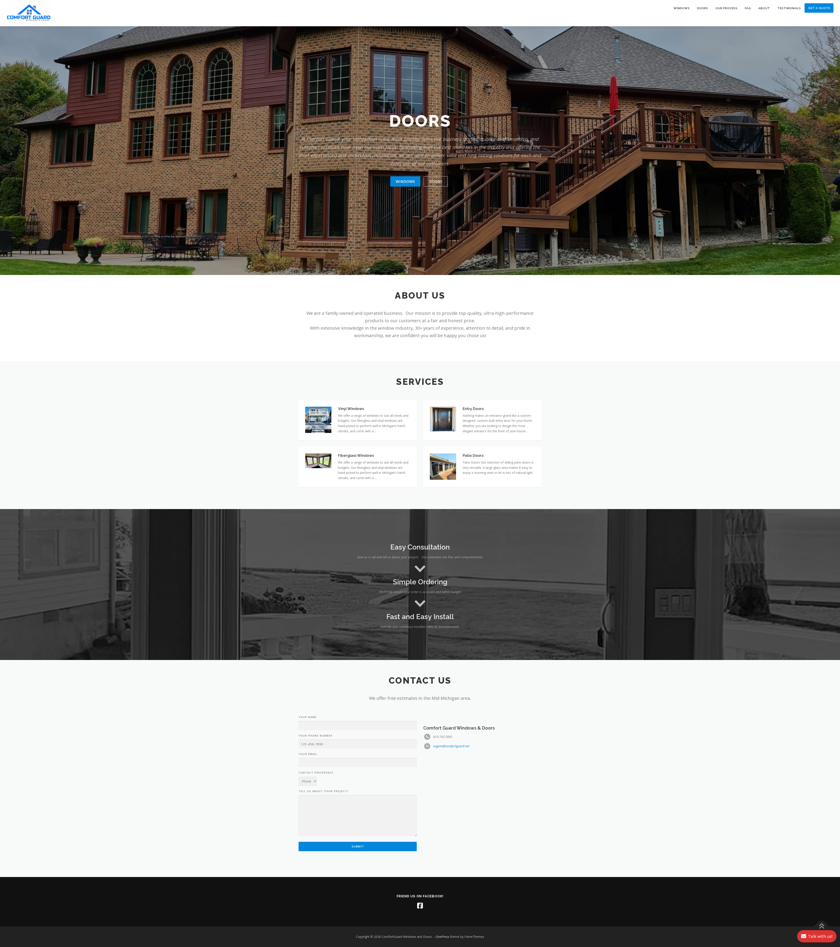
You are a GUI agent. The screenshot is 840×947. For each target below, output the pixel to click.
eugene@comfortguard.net (451, 746)
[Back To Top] (821, 926)
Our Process (726, 8)
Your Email (308, 754)
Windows (682, 8)
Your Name (308, 717)
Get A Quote (819, 8)
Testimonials (789, 8)
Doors (702, 8)
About (764, 8)
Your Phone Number (315, 735)
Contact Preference (316, 772)
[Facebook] (420, 905)
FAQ (748, 8)
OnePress (442, 937)
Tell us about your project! (323, 791)
